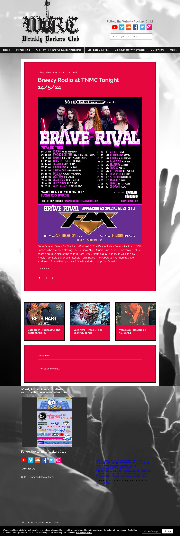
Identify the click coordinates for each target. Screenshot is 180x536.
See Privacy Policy (84, 532)
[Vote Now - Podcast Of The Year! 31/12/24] (44, 314)
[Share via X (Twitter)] (46, 277)
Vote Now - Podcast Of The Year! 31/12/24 (44, 331)
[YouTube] (115, 27)
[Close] (176, 531)
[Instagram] (149, 27)
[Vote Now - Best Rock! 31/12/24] (136, 314)
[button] (54, 422)
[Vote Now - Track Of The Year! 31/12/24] (90, 314)
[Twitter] (142, 27)
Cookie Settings (151, 531)
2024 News (44, 268)
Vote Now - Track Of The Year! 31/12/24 (88, 331)
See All (153, 297)
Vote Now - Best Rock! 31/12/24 (132, 331)
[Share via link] (53, 277)
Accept (168, 531)
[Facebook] (135, 27)
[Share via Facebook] (39, 277)
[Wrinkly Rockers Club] (121, 27)
